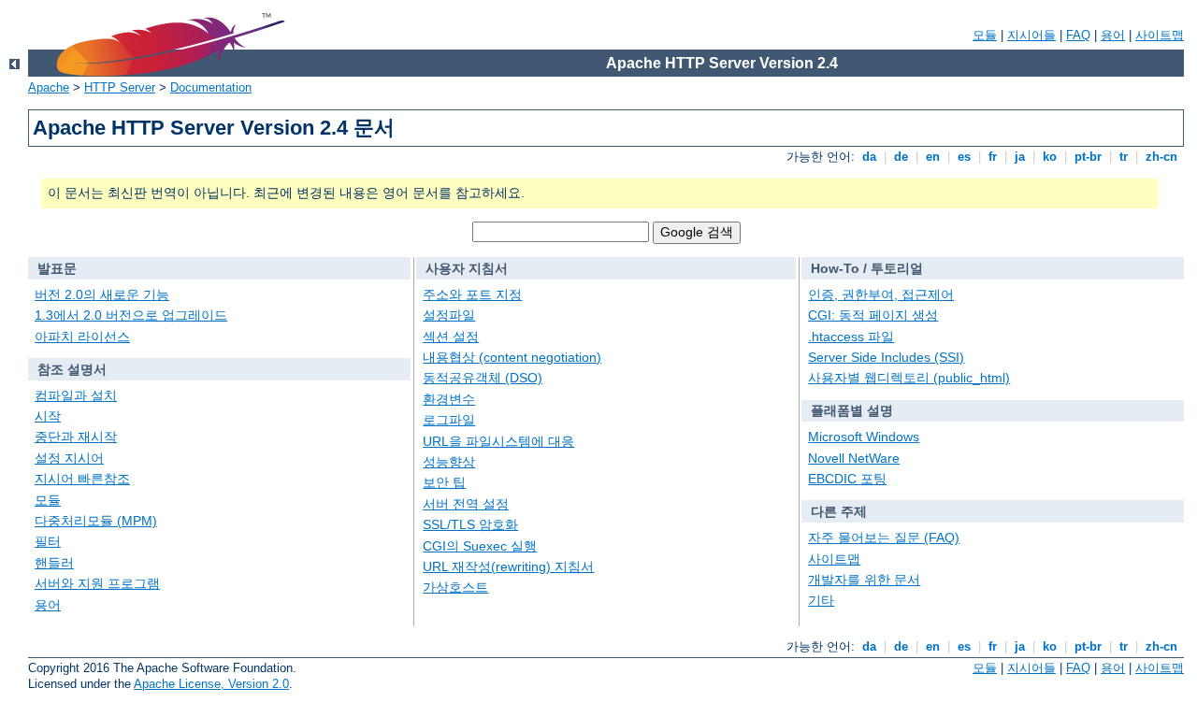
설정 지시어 (69, 458)
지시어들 (1031, 35)
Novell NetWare (854, 458)
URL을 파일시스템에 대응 (498, 441)
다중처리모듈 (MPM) (96, 520)
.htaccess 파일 (851, 336)
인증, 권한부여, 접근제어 (881, 294)
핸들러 (54, 562)
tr (1124, 157)
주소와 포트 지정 (472, 294)
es (964, 157)
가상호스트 (455, 587)
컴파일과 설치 (76, 395)
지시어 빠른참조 (82, 478)
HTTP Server (119, 87)
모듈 (985, 35)
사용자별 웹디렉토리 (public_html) (909, 377)
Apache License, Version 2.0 (211, 684)
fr (993, 157)
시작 (48, 416)
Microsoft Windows (863, 436)
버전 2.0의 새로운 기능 (102, 294)
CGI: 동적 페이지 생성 (873, 315)
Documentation (211, 87)
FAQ (1078, 35)
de (901, 157)
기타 (821, 600)
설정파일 (449, 315)
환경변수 (449, 399)
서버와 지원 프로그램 (97, 583)
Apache (48, 87)
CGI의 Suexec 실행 (480, 545)
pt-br (1088, 157)
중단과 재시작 (76, 436)
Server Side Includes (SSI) (886, 357)
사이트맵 (1159, 35)
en (933, 157)
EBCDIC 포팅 (847, 478)
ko (1049, 157)
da (869, 157)
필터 (48, 541)
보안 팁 (444, 482)
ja (1020, 157)
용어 (1113, 35)
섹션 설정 (451, 336)
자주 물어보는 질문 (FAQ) (883, 537)
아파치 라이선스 (82, 336)
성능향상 (449, 461)
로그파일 (449, 419)
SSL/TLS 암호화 (470, 524)
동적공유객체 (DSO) (482, 377)
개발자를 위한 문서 (864, 579)
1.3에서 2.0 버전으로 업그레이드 (131, 315)
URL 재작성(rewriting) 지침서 (508, 566)
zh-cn (1161, 157)
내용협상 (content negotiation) (512, 357)
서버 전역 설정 (466, 503)
